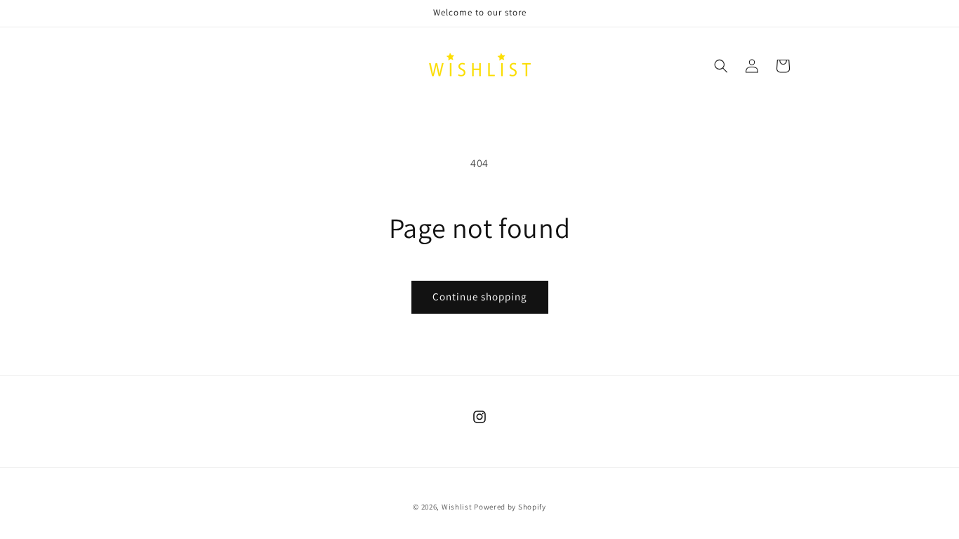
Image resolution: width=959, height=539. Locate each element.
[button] (721, 66)
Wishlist (457, 507)
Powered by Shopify (510, 507)
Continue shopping (479, 296)
